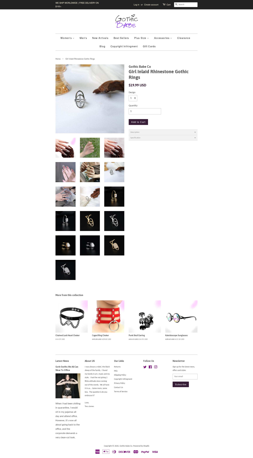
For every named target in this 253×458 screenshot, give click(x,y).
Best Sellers (121, 38)
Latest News (62, 361)
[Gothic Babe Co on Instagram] (155, 368)
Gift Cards (149, 46)
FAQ (115, 371)
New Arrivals (100, 38)
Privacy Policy (119, 383)
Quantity (133, 105)
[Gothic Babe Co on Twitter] (145, 368)
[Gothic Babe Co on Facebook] (150, 368)
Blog (102, 46)
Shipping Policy (120, 375)
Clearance (183, 38)
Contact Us (118, 387)
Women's (66, 38)
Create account (151, 4)
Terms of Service (120, 392)
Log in (136, 4)
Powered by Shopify (141, 446)
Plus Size (140, 38)
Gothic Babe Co (126, 446)
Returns (117, 367)
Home (57, 58)
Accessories (162, 38)
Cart (169, 4)
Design (132, 92)
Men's (83, 38)
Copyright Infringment (124, 46)
